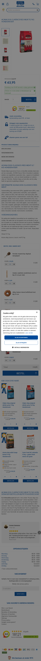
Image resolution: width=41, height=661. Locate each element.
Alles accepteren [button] (21, 337)
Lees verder (29, 333)
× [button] (37, 312)
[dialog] (20, 330)
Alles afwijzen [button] (21, 343)
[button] (20, 347)
